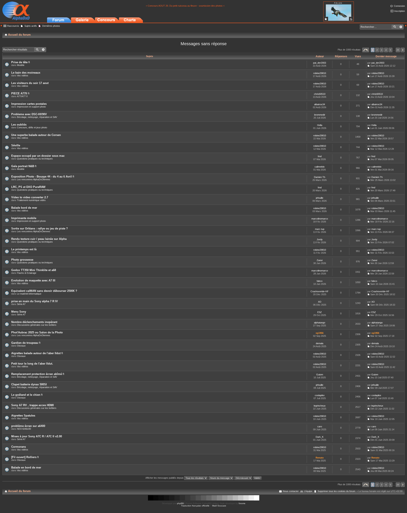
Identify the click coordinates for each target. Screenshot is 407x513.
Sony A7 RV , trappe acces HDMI (32, 405)
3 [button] (381, 50)
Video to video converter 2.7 (29, 197)
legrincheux (320, 405)
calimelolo (320, 166)
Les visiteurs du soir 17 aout (30, 83)
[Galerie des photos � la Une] (325, 19)
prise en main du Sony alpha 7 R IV (34, 301)
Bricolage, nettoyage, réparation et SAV (37, 117)
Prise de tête (19, 62)
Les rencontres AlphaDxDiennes (33, 179)
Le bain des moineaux (25, 72)
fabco (319, 281)
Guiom (319, 374)
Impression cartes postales (29, 103)
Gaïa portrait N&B (22, 166)
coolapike (320, 395)
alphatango (319, 322)
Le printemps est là (23, 249)
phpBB (180, 503)
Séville (15, 145)
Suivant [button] (403, 50)
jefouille (319, 198)
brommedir (319, 114)
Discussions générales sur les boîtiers (36, 325)
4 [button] (386, 50)
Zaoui (319, 260)
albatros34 (319, 104)
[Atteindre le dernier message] (368, 65)
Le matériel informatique (29, 293)
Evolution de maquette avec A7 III (33, 280)
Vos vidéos (22, 75)
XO (319, 302)
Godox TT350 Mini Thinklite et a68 (33, 270)
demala (319, 343)
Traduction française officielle (195, 506)
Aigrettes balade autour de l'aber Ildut (36, 353)
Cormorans (18, 446)
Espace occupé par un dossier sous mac (38, 155)
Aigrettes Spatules (23, 415)
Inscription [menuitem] (399, 11)
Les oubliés (18, 124)
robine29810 (319, 73)
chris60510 (319, 94)
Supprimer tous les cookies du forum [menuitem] (336, 491)
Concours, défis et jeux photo (32, 127)
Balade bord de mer (24, 207)
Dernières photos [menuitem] (51, 26)
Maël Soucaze (219, 506)
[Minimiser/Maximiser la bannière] (406, 26)
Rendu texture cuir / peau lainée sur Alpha (39, 238)
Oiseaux (21, 345)
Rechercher (395, 26)
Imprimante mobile (23, 218)
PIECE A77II (19, 93)
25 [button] (398, 50)
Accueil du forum (19, 491)
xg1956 (319, 333)
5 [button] (390, 50)
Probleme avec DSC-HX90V (29, 114)
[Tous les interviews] (351, 19)
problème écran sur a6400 (28, 426)
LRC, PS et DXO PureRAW (28, 187)
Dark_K (319, 437)
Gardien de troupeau (24, 342)
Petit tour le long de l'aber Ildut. (32, 363)
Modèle (20, 65)
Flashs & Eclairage (26, 273)
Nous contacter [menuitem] (291, 491)
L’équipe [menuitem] (308, 491)
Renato (320, 457)
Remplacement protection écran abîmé (36, 374)
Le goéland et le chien (25, 394)
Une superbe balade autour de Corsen (36, 135)
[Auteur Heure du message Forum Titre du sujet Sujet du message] (221, 478)
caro (319, 426)
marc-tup (319, 229)
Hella (319, 125)
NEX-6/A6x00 (24, 429)
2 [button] (377, 50)
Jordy (320, 239)
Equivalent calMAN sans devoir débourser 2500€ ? (44, 290)
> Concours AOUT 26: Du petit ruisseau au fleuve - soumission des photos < (185, 5)
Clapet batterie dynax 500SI (29, 384)
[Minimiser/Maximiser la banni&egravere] (1, 26)
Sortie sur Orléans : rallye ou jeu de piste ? (39, 228)
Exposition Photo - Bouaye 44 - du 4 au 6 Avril (41, 176)
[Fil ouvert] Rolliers (23, 457)
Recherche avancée (401, 26)
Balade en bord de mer (26, 467)
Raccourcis (13, 26)
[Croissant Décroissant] (243, 478)
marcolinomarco (319, 218)
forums (242, 503)
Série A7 (21, 304)
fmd (320, 156)
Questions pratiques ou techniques (35, 158)
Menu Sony (18, 311)
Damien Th (319, 177)
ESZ (319, 312)
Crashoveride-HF (320, 291)
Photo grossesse (22, 259)
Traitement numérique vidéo (31, 200)
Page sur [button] (365, 50)
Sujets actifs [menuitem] (30, 26)
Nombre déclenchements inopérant (34, 322)
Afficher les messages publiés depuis (164, 478)
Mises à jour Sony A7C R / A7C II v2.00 (36, 436)
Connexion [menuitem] (399, 6)
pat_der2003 (319, 63)
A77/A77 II (22, 96)
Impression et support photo (31, 106)
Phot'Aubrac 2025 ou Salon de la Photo (37, 332)
